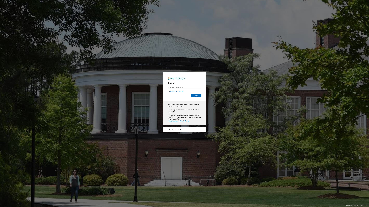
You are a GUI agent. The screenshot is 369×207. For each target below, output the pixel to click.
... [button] (367, 205)
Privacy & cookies (359, 205)
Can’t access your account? (176, 91)
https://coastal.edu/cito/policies (178, 121)
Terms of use (349, 205)
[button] (184, 129)
